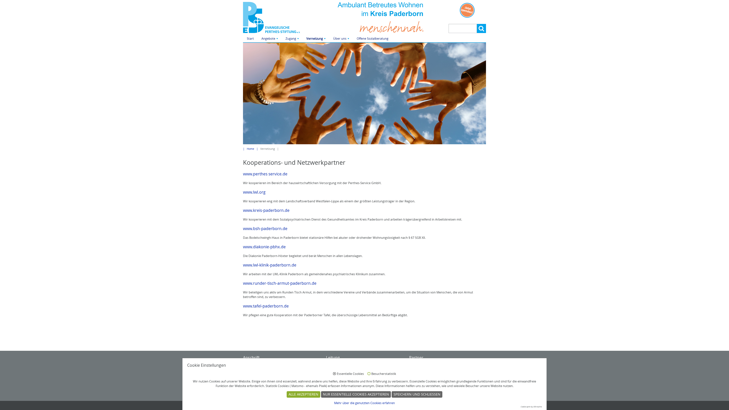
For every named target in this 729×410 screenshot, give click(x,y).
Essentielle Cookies (350, 374)
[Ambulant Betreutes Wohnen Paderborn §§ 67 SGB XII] (281, 17)
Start (250, 38)
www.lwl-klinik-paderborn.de (269, 265)
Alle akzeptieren (303, 394)
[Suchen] (481, 28)
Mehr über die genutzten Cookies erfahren (364, 403)
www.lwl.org (254, 192)
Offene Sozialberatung (372, 38)
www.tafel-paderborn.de (266, 306)
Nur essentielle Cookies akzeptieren (356, 394)
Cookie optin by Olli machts (531, 407)
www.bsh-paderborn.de (265, 228)
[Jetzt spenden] (467, 10)
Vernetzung (316, 39)
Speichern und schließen (417, 394)
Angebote (270, 39)
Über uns (341, 39)
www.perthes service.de (265, 174)
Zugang (293, 39)
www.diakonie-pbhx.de (264, 246)
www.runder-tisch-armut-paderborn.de (279, 283)
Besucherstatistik (383, 374)
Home (250, 149)
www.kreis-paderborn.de (266, 210)
